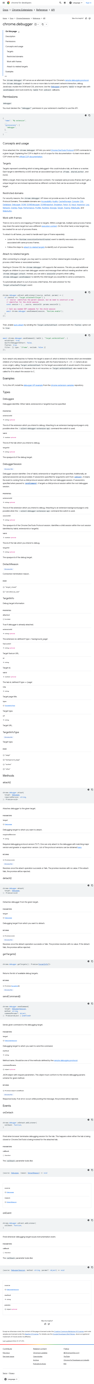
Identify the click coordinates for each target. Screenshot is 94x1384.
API (53, 9)
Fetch (65, 205)
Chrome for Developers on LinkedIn (76, 1360)
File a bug (6, 1353)
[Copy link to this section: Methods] (16, 776)
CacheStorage (65, 201)
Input (74, 205)
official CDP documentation (30, 157)
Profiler (38, 208)
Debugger (16, 205)
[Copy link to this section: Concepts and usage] (31, 143)
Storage (53, 208)
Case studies (37, 1356)
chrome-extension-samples (62, 385)
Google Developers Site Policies (64, 1334)
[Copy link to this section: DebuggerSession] (24, 464)
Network (6, 208)
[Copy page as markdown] (43, 24)
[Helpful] (86, 18)
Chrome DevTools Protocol (62, 150)
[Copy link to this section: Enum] (9, 580)
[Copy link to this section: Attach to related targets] (31, 254)
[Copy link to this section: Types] (12, 392)
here (79, 847)
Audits (55, 201)
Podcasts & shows (39, 1364)
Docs (5, 9)
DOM (23, 205)
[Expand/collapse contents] (18, 32)
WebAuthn (7, 211)
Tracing (67, 208)
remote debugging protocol (76, 80)
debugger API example (33, 385)
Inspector (81, 205)
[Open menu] (3, 2)
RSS (65, 1364)
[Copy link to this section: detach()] (14, 878)
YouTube (67, 1356)
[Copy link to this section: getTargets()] (18, 954)
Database (7, 205)
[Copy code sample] (89, 115)
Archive (36, 1360)
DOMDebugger (33, 205)
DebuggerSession (11, 1040)
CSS (81, 201)
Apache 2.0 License (32, 1334)
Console (75, 201)
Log (87, 205)
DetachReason (12, 1202)
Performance (28, 208)
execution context (49, 226)
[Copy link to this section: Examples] (16, 378)
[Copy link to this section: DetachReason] (20, 564)
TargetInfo (43, 964)
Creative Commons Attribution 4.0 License (69, 1331)
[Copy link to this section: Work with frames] (24, 218)
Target (60, 208)
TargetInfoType (10, 705)
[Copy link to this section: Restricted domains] (25, 193)
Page (20, 208)
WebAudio (75, 208)
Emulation (58, 205)
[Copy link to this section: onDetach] (15, 1112)
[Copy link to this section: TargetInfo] (16, 598)
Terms (5, 1373)
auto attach (19, 325)
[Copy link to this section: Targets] (13, 163)
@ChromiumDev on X (71, 1353)
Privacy (11, 1373)
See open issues (8, 1356)
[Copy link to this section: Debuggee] (16, 399)
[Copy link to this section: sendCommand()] (22, 996)
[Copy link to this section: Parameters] (14, 815)
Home (5, 18)
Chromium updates (40, 1353)
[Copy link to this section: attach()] (13, 782)
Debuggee (8, 824)
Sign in (88, 3)
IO (70, 205)
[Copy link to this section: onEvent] (13, 1213)
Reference (42, 9)
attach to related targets (34, 247)
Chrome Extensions (22, 9)
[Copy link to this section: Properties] (13, 410)
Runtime (45, 208)
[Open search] (60, 2)
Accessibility (46, 201)
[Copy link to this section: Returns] (11, 854)
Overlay (14, 208)
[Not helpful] (89, 18)
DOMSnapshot (47, 205)
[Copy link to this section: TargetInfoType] (21, 732)
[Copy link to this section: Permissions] (20, 97)
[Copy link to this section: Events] (13, 1106)
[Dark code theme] (86, 115)
